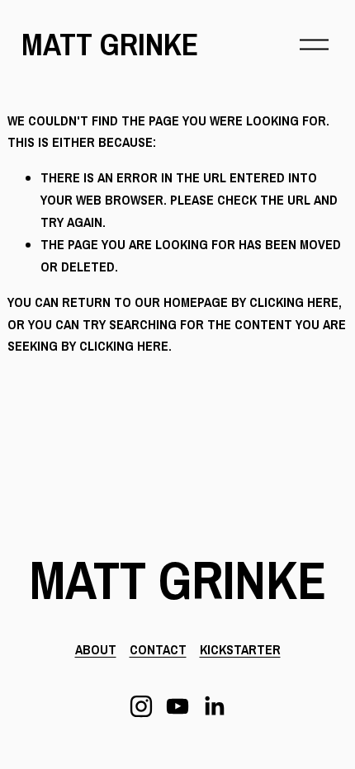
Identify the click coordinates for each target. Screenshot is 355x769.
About (95, 649)
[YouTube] (177, 706)
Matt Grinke (109, 44)
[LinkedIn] (213, 706)
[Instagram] (141, 706)
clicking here (293, 302)
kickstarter (240, 649)
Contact (158, 649)
